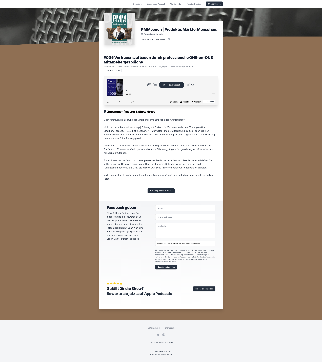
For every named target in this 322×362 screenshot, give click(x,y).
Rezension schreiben (204, 289)
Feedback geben (194, 4)
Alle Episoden (176, 4)
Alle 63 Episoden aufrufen (161, 191)
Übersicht (137, 4)
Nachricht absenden (166, 267)
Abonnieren (215, 4)
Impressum (169, 328)
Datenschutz (154, 328)
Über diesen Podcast (156, 4)
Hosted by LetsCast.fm (161, 351)
